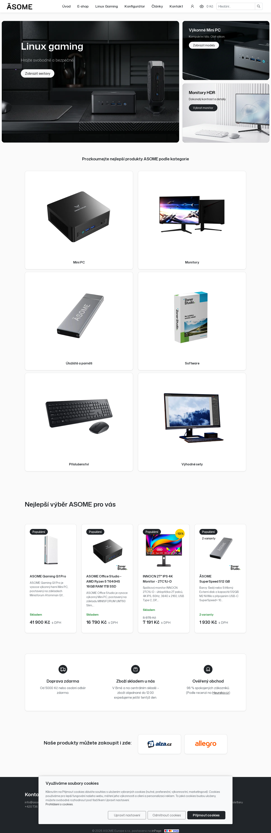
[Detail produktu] (51, 550)
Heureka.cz (220, 692)
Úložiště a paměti (79, 363)
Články (157, 6)
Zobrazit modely (204, 45)
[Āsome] (19, 6)
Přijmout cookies (206, 815)
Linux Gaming (106, 6)
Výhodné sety (192, 464)
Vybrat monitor (203, 108)
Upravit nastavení (127, 815)
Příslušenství (79, 464)
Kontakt (176, 6)
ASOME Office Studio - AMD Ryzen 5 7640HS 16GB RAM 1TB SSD (103, 581)
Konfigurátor (135, 6)
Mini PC (79, 262)
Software (192, 363)
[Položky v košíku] (202, 6)
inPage (156, 831)
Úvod (66, 6)
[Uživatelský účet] (192, 6)
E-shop (83, 6)
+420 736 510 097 (37, 806)
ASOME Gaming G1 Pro (48, 576)
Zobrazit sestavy (37, 73)
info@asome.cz (35, 802)
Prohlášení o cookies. (59, 804)
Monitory (192, 262)
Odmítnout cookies (167, 815)
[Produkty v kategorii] (79, 214)
